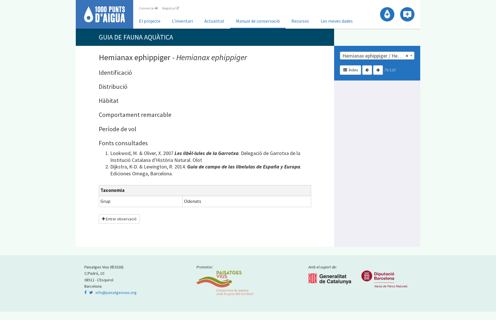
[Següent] (378, 70)
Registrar (169, 8)
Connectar (147, 8)
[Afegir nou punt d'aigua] (387, 14)
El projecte (149, 21)
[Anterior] (367, 70)
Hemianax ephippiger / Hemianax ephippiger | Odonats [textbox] (378, 55)
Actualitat (214, 21)
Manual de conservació (258, 21)
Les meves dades (337, 21)
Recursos (300, 21)
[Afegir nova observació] (407, 14)
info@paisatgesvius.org (116, 292)
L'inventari (182, 21)
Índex (352, 69)
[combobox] (377, 56)
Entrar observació (121, 218)
